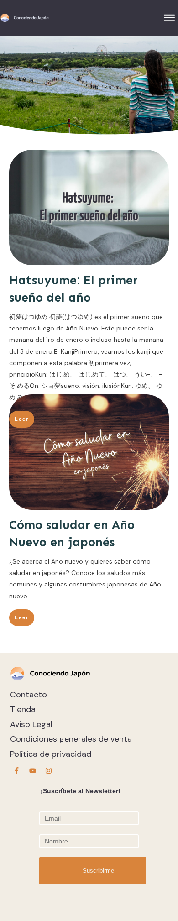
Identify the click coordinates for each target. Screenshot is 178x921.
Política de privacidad (50, 753)
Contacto (28, 694)
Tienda (23, 709)
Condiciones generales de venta (71, 738)
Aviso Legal (31, 724)
